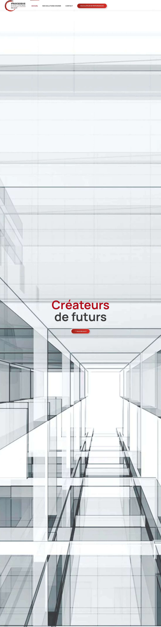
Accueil (34, 6)
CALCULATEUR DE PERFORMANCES (92, 6)
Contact (69, 6)
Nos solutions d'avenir (51, 6)
